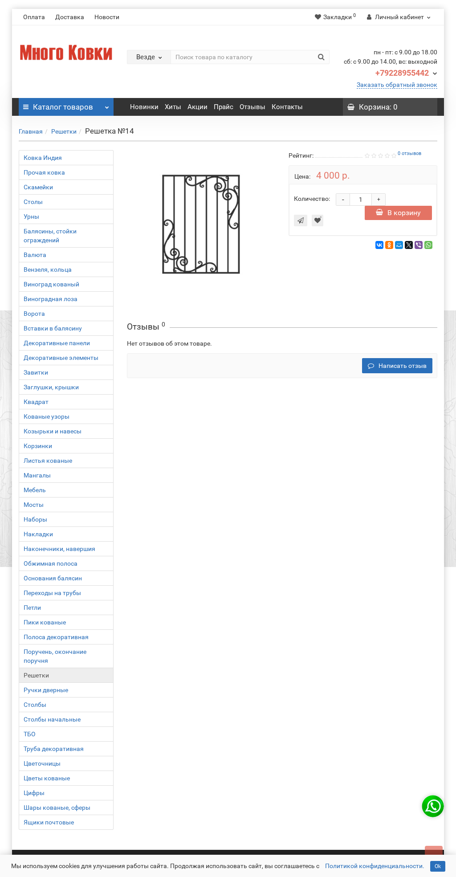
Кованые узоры (46, 416)
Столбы (35, 704)
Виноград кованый (51, 284)
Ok (438, 866)
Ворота (34, 313)
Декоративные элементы (61, 357)
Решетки (64, 131)
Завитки (36, 372)
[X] (409, 245)
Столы (33, 201)
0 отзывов (409, 153)
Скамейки (38, 187)
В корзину (404, 212)
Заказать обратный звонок (397, 84)
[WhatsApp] (428, 245)
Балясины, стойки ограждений (50, 236)
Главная (31, 131)
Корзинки (38, 445)
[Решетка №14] (201, 224)
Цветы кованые (47, 778)
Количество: (312, 198)
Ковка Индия (43, 157)
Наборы (35, 519)
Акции (197, 107)
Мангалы (37, 475)
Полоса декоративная (56, 636)
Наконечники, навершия (59, 548)
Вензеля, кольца (48, 269)
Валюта (35, 254)
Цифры (34, 792)
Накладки (38, 534)
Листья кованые (48, 460)
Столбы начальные (52, 719)
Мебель (35, 490)
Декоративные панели (57, 343)
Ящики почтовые (49, 822)
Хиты (173, 107)
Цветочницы (42, 763)
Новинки (144, 107)
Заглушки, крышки (51, 387)
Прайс (223, 107)
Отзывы (252, 107)
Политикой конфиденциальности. (374, 865)
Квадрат (36, 401)
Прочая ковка (44, 172)
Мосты (34, 504)
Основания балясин (53, 578)
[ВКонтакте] (379, 245)
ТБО (30, 734)
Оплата (34, 16)
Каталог (63, 106)
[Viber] (419, 245)
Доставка (69, 16)
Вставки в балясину (53, 328)
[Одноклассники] (389, 245)
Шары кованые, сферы (57, 807)
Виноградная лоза (50, 298)
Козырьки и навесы (52, 431)
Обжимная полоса (50, 563)
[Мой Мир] (399, 245)
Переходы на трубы (52, 592)
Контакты (287, 107)
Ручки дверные (46, 689)
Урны (31, 216)
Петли (32, 607)
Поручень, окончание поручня (55, 656)
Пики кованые (45, 622)
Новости (106, 16)
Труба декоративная (54, 748)
